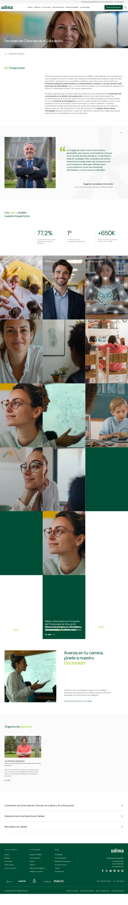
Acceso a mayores (10, 868)
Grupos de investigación (37, 868)
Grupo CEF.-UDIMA (35, 854)
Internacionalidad (35, 858)
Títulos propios (9, 865)
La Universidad (85, 7)
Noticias (32, 861)
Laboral (57, 868)
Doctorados (46, 7)
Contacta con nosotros (115, 858)
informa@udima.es (118, 866)
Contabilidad (59, 854)
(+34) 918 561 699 (118, 861)
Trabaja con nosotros (36, 871)
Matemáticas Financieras (62, 861)
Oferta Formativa (58, 7)
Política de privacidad (87, 891)
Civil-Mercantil (59, 871)
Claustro (32, 865)
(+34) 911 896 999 (118, 864)
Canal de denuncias (117, 891)
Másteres (37, 7)
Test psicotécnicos (61, 865)
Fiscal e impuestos (60, 858)
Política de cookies (72, 891)
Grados (30, 7)
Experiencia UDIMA (71, 7)
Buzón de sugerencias (102, 891)
